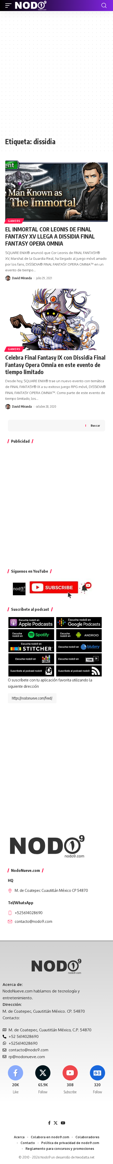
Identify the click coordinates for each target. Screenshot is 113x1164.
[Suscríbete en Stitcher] (31, 646)
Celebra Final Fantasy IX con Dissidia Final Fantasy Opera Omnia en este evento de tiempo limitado (55, 364)
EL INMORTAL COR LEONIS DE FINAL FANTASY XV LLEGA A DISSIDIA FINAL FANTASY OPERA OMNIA (50, 236)
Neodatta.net (84, 1157)
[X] (43, 1080)
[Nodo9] (30, 5)
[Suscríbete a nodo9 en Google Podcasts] (79, 622)
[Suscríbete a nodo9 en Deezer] (31, 658)
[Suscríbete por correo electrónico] (31, 670)
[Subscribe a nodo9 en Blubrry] (79, 646)
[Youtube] (70, 1080)
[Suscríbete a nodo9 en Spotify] (31, 634)
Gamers (14, 221)
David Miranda (22, 278)
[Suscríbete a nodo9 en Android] (79, 634)
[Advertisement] (56, 76)
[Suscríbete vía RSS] (79, 670)
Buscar (95, 425)
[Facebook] (16, 1080)
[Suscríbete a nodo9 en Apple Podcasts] (31, 622)
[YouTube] (62, 1123)
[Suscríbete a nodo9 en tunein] (79, 658)
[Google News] (97, 1080)
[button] (9, 5)
